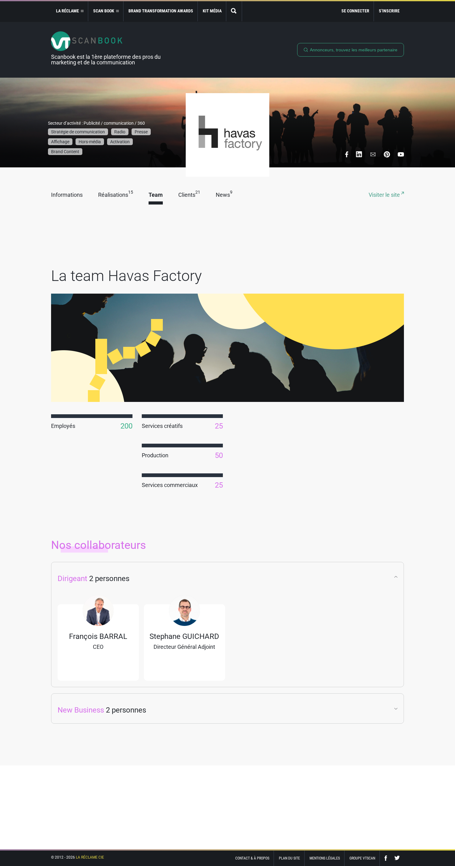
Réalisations (115, 195)
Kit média (212, 10)
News (224, 195)
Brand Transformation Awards (160, 10)
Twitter (397, 858)
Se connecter (355, 10)
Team (156, 195)
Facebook (387, 858)
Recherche (234, 11)
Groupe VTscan (362, 858)
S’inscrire (389, 10)
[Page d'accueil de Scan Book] (108, 41)
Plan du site (289, 858)
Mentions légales (325, 858)
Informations (67, 195)
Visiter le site (385, 195)
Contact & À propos (252, 858)
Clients (189, 195)
